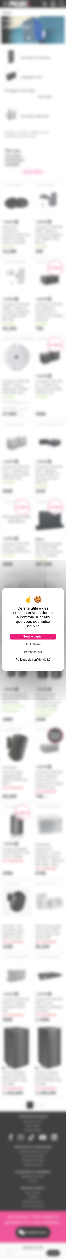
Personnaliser (33, 651)
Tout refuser (33, 644)
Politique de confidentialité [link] (33, 659)
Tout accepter (33, 636)
